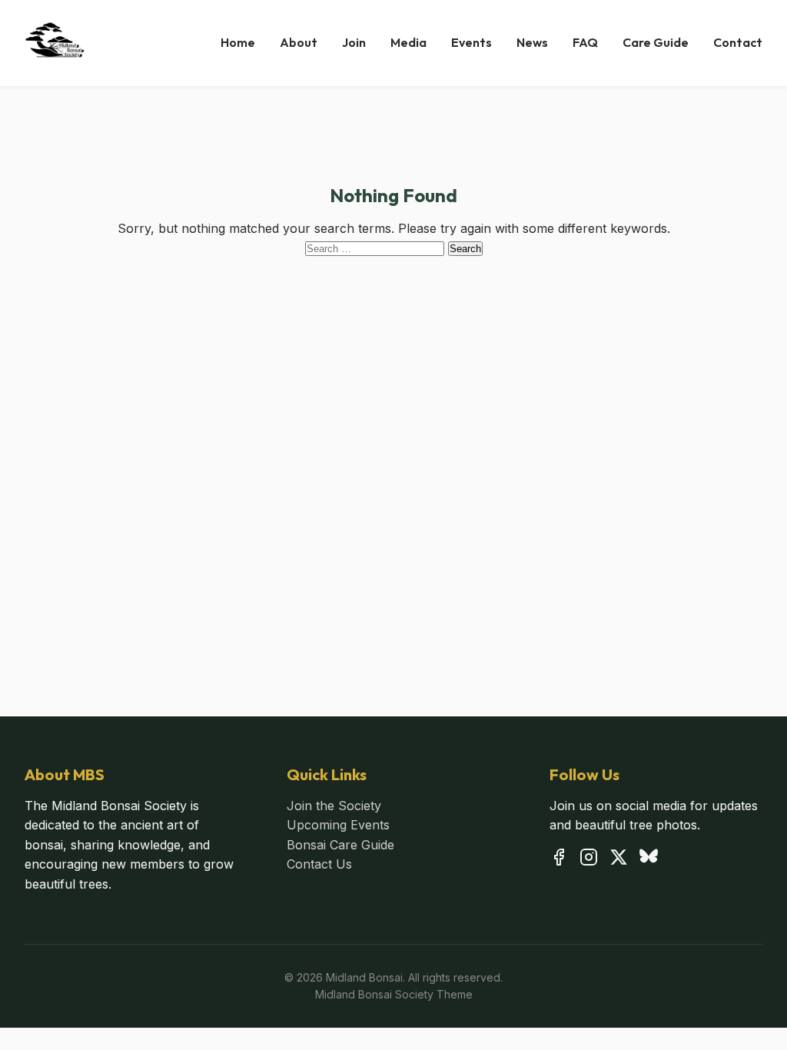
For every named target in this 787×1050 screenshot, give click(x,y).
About (298, 42)
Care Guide (656, 42)
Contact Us (319, 864)
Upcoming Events (338, 824)
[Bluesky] (648, 860)
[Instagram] (588, 860)
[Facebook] (559, 860)
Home (238, 42)
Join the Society (334, 805)
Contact (737, 42)
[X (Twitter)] (618, 860)
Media (408, 42)
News (532, 42)
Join (354, 42)
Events (471, 42)
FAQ (585, 42)
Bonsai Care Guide (340, 844)
